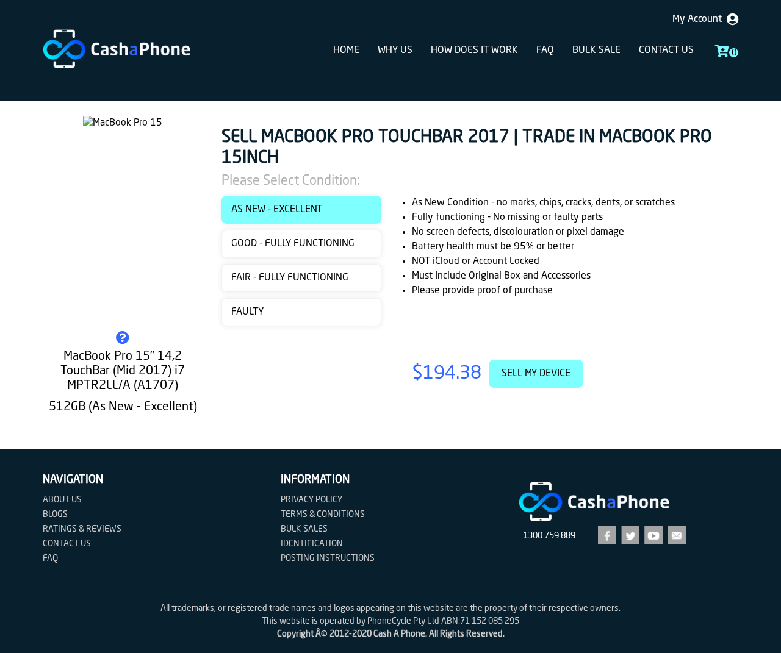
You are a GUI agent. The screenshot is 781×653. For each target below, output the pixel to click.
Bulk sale (596, 50)
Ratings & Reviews (82, 529)
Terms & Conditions (323, 514)
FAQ (545, 50)
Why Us (395, 50)
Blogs (55, 514)
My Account (699, 19)
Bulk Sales (304, 529)
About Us (62, 500)
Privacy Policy (311, 500)
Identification (312, 544)
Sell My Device (536, 374)
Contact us (666, 50)
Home (346, 50)
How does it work (474, 50)
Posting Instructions (328, 558)
